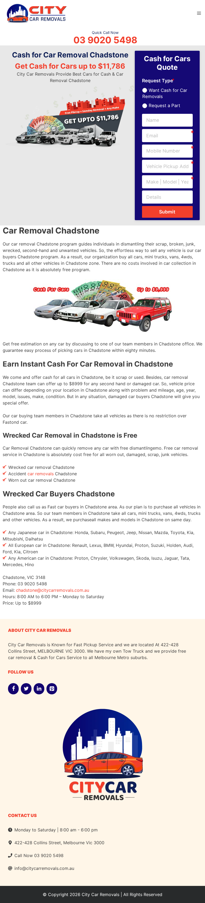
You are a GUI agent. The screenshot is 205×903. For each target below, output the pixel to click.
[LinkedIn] (39, 688)
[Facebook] (13, 688)
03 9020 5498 (105, 40)
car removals (40, 473)
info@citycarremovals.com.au (44, 868)
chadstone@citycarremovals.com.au (52, 590)
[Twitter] (26, 688)
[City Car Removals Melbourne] (36, 12)
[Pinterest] (51, 688)
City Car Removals (100, 894)
